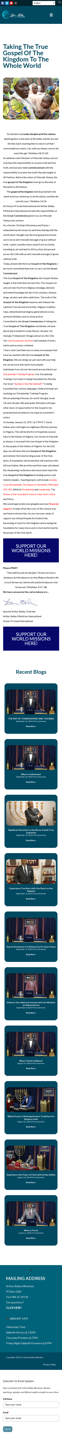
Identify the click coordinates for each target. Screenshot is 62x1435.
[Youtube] (11, 3)
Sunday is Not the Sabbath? (29, 383)
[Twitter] (7, 3)
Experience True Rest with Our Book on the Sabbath (31, 889)
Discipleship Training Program (18, 374)
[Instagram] (15, 3)
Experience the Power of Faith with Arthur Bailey (31, 1174)
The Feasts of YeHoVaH (35, 484)
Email (6, 1412)
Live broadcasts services (20, 340)
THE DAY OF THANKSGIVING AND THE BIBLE (31, 718)
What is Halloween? (31, 774)
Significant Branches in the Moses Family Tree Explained (31, 831)
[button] (59, 2)
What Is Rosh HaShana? (31, 1060)
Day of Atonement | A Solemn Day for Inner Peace (31, 946)
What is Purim (31, 1230)
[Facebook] (2, 3)
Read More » (31, 726)
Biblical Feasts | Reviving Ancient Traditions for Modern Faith (31, 1117)
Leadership (44, 489)
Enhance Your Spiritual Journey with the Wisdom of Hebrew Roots (31, 1003)
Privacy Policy (49, 1364)
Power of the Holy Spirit (15, 494)
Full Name (7, 1399)
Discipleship (28, 489)
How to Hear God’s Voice (42, 494)
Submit (8, 1429)
